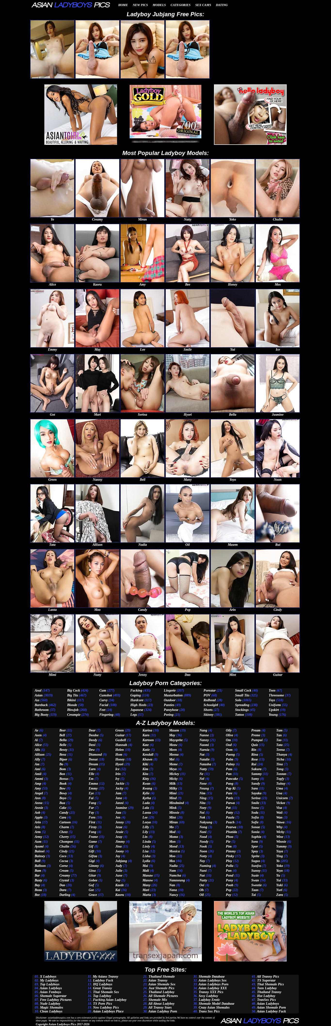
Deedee (94, 735)
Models (159, 5)
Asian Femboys (50, 992)
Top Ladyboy (102, 996)
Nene (203, 783)
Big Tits (72, 695)
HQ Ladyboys (102, 984)
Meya (173, 769)
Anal (38, 690)
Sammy (256, 774)
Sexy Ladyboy (208, 996)
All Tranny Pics (268, 976)
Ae (36, 730)
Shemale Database (212, 976)
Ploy (229, 861)
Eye (91, 793)
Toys (272, 700)
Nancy (173, 895)
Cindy (63, 851)
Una (279, 793)
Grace (93, 895)
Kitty (145, 779)
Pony (229, 880)
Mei (171, 759)
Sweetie (256, 885)
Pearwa (231, 827)
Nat (202, 754)
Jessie (119, 832)
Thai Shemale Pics (270, 984)
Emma (93, 783)
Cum (102, 690)
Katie (146, 750)
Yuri (279, 890)
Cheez (63, 832)
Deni (92, 745)
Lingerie (170, 690)
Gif (91, 846)
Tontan (281, 774)
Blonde (72, 705)
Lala (145, 808)
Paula (230, 817)
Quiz (254, 745)
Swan (255, 880)
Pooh (229, 885)
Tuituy (280, 783)
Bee (37, 895)
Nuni (203, 870)
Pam (229, 769)
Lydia (146, 861)
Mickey (174, 774)
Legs (133, 714)
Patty (229, 812)
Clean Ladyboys (51, 1011)
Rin (253, 750)
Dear (92, 730)
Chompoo (66, 841)
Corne (63, 866)
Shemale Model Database (216, 1003)
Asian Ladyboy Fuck (271, 1011)
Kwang (147, 788)
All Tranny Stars (160, 1007)
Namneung (177, 880)
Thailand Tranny (269, 992)
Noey (202, 808)
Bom (62, 769)
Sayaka (256, 793)
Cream (64, 870)
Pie (228, 841)
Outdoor (169, 700)
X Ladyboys (48, 976)
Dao (62, 885)
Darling (64, 895)
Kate (145, 745)
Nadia (173, 866)
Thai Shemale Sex (106, 992)
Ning (202, 798)
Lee (145, 817)
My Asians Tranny (105, 976)
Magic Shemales (51, 1007)
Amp (38, 783)
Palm (229, 759)
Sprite (255, 856)
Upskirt (274, 710)
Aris (37, 827)
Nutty (203, 880)
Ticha (280, 759)
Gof (91, 885)
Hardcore (136, 700)
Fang (92, 803)
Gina (92, 870)
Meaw (173, 745)
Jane (118, 798)
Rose (254, 759)
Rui (253, 764)
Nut (202, 875)
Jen (117, 817)
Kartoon (148, 740)
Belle (62, 745)
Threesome (276, 695)
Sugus (255, 861)
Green (119, 730)
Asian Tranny (157, 980)
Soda (254, 812)
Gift (91, 851)
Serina (255, 798)
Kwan (146, 783)
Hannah (121, 745)
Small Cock (243, 690)
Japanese (136, 710)
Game (93, 841)
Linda (146, 841)
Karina (147, 730)
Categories (180, 5)
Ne (201, 774)
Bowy (63, 793)
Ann (38, 798)
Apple (39, 817)
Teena (280, 750)
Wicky (280, 832)
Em (91, 779)
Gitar (92, 875)
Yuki (279, 885)
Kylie (146, 793)
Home (123, 5)
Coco (62, 856)
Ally (37, 759)
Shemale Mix (158, 1000)
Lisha (146, 856)
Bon (62, 774)
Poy (228, 895)
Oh (201, 890)
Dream (93, 764)
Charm (64, 827)
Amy (38, 788)
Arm (38, 832)
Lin (145, 837)
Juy (117, 880)
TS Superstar (266, 980)
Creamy (64, 875)
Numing (205, 866)
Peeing (168, 714)
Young (273, 714)
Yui (278, 880)
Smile (255, 803)
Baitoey (40, 856)
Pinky (230, 856)
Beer (62, 730)
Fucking (136, 690)
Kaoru (119, 895)
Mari (145, 890)
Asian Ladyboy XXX (212, 988)
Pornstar (210, 690)
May (172, 735)
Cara (62, 817)
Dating (222, 5)
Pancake (232, 779)
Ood (229, 745)
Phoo (229, 837)
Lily (145, 832)
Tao (279, 740)
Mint (172, 817)
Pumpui (257, 740)
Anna (38, 803)
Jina (118, 846)
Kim (145, 769)
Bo (61, 764)
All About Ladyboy (161, 1003)
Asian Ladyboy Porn (162, 1011)
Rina (254, 754)
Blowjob (73, 710)
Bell (62, 735)
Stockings (242, 710)
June (118, 875)
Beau (38, 890)
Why (279, 827)
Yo (278, 861)
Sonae (255, 827)
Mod (172, 832)
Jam (118, 793)
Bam (38, 870)
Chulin (64, 846)
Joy (117, 856)
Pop (228, 890)
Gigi (92, 861)
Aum (38, 841)
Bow (62, 788)
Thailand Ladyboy (161, 992)
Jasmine (121, 808)
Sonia (255, 832)
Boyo (62, 798)
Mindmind (176, 803)
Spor (254, 846)
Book (63, 783)
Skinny (208, 714)
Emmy (93, 788)
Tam (279, 730)
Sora (254, 841)
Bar (37, 875)
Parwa (230, 803)
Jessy (118, 837)
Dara (62, 890)
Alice (38, 745)
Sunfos (256, 866)
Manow (147, 880)
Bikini (71, 700)
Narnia (204, 750)
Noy (202, 861)
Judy (118, 866)
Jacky (119, 788)
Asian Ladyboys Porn (213, 984)
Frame (93, 837)
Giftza (93, 856)
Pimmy (231, 851)
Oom (229, 750)
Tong (280, 769)
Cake (62, 808)
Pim (229, 846)
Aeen (38, 735)
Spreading (242, 705)
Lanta (146, 812)
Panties (169, 705)
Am (37, 764)
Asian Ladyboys (51, 988)
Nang (203, 730)
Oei (201, 885)
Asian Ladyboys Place (108, 1011)
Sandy (255, 783)
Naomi (204, 745)
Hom (118, 754)
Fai (91, 798)
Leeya (146, 822)
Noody (203, 841)
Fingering (106, 714)
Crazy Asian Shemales (214, 1007)
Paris (229, 798)
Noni (202, 832)
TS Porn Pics (102, 1003)
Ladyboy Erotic (209, 1000)
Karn (146, 735)
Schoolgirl (211, 705)
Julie (118, 870)
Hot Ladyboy (266, 996)
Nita (202, 803)
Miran (173, 822)
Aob (37, 812)
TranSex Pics (266, 1000)
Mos (172, 861)
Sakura (256, 769)
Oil (201, 895)
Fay (91, 812)
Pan (229, 774)
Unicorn (282, 798)
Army (38, 837)
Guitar (120, 735)
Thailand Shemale (162, 976)
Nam (172, 870)
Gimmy (94, 866)
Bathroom (42, 710)
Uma (279, 788)
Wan (279, 817)
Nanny (204, 740)
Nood (203, 837)
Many (146, 885)
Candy (63, 812)
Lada (146, 803)
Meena (174, 754)
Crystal (64, 880)
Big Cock (73, 690)
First (92, 822)
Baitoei (40, 851)
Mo (171, 827)
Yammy (281, 846)
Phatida (231, 832)
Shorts (208, 710)
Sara (254, 788)
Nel (201, 779)
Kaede (119, 885)
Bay (37, 885)
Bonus (63, 779)
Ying (279, 856)
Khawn (147, 759)
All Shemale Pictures (163, 996)
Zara (279, 895)
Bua (62, 803)
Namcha (175, 875)
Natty (203, 769)
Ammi (39, 779)
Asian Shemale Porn (271, 1007)
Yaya (279, 851)
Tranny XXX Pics (211, 992)
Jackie (119, 783)
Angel (39, 793)
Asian (39, 695)
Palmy (230, 764)
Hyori (119, 764)
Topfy (280, 779)
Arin (38, 822)
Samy (255, 779)
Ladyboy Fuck (103, 980)
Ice (117, 769)
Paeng (230, 754)
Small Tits (242, 695)
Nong (203, 827)
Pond (229, 875)
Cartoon (65, 822)
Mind (173, 798)
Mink (173, 808)
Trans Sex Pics (209, 1011)
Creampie (73, 714)
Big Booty (41, 714)
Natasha (205, 764)
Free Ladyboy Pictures (55, 1000)
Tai (253, 895)
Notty (203, 856)
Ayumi (39, 846)
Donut (93, 759)
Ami (37, 769)
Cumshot (105, 695)
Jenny (119, 822)
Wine (279, 837)
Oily (229, 730)
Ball (37, 861)
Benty (63, 750)
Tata (279, 745)
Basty (38, 880)
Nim (202, 793)
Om (228, 740)
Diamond (95, 754)
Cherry (64, 837)
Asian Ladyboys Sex (212, 980)
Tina (279, 764)
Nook (203, 846)
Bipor (63, 759)
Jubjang (121, 861)
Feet (102, 710)
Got (91, 890)
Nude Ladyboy (50, 1003)
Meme (173, 764)
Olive (229, 735)
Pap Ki (231, 788)
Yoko (279, 866)
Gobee (93, 880)
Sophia (256, 837)
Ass (37, 700)
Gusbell (120, 740)
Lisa (145, 851)
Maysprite (176, 740)
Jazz (118, 812)
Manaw (147, 875)
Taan (255, 890)
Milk (172, 783)
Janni (119, 803)
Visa (279, 808)
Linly (146, 846)
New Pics (140, 5)
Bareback (41, 705)
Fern (92, 817)
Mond (173, 846)
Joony (119, 851)
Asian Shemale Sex (161, 984)
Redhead (210, 700)
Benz (62, 754)
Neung (204, 788)
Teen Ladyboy (267, 988)
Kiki (145, 764)
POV (207, 695)
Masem (174, 730)
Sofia (255, 817)
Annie (39, 808)
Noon (203, 851)
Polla (229, 866)
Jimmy (120, 841)
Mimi (173, 793)
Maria (146, 895)
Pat (228, 808)
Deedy (93, 740)
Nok (202, 817)
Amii (38, 774)
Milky (173, 788)
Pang (229, 783)
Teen (272, 690)
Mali (145, 870)
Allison (40, 754)
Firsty (93, 827)
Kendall (147, 754)
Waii (279, 812)
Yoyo (279, 870)
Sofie (255, 822)
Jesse (118, 827)
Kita (145, 774)
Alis (37, 750)
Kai (117, 890)
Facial (103, 705)
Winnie (281, 841)
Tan (279, 735)
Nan (172, 885)
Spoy (254, 851)
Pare (229, 793)
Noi (202, 812)
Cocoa (63, 861)
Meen (173, 750)
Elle (91, 774)
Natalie (204, 759)
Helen (119, 750)
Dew (92, 750)
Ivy (117, 779)
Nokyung (205, 822)
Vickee (280, 803)
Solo (238, 700)
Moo (172, 856)
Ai (36, 740)
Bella (63, 740)
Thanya (281, 754)
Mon (172, 841)
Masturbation (173, 695)
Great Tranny (102, 988)
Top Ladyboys (49, 984)
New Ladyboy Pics (106, 1007)
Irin (118, 774)
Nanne (204, 735)
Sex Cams (203, 5)
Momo (173, 837)
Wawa (280, 822)
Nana (173, 890)
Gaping (135, 695)
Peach (230, 822)
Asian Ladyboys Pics (62, 1024)
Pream (255, 730)
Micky (173, 779)
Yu (278, 875)
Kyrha (146, 798)
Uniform (275, 705)
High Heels (138, 705)
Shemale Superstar (53, 996)
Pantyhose (171, 710)
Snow (255, 808)
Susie (255, 875)
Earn (92, 769)
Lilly (145, 827)
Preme (255, 735)
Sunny (255, 870)
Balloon (40, 866)
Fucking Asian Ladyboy (109, 1000)
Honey (120, 759)
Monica (174, 851)
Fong (92, 832)
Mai (145, 866)
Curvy (103, 700)
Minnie (174, 812)
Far (91, 808)
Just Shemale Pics (161, 988)
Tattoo (239, 714)
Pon (229, 870)
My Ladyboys (49, 980)
